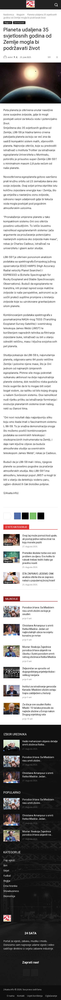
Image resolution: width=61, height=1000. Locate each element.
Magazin (21, 14)
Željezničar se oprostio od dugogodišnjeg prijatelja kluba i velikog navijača (38, 671)
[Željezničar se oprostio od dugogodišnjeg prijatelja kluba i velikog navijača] (11, 672)
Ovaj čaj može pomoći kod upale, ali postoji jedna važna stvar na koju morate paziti (39, 539)
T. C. (16, 57)
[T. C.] (5, 57)
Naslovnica (8, 14)
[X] (25, 516)
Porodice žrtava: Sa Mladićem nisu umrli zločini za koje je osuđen (38, 611)
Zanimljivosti (19, 22)
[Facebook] (17, 516)
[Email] (40, 516)
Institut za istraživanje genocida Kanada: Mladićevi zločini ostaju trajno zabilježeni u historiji (39, 690)
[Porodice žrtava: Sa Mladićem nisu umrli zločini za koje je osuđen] (11, 611)
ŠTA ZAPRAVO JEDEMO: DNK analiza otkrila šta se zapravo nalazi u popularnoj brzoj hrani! (38, 577)
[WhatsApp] (33, 516)
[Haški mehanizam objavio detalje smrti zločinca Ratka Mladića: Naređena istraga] (11, 745)
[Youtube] (34, 972)
